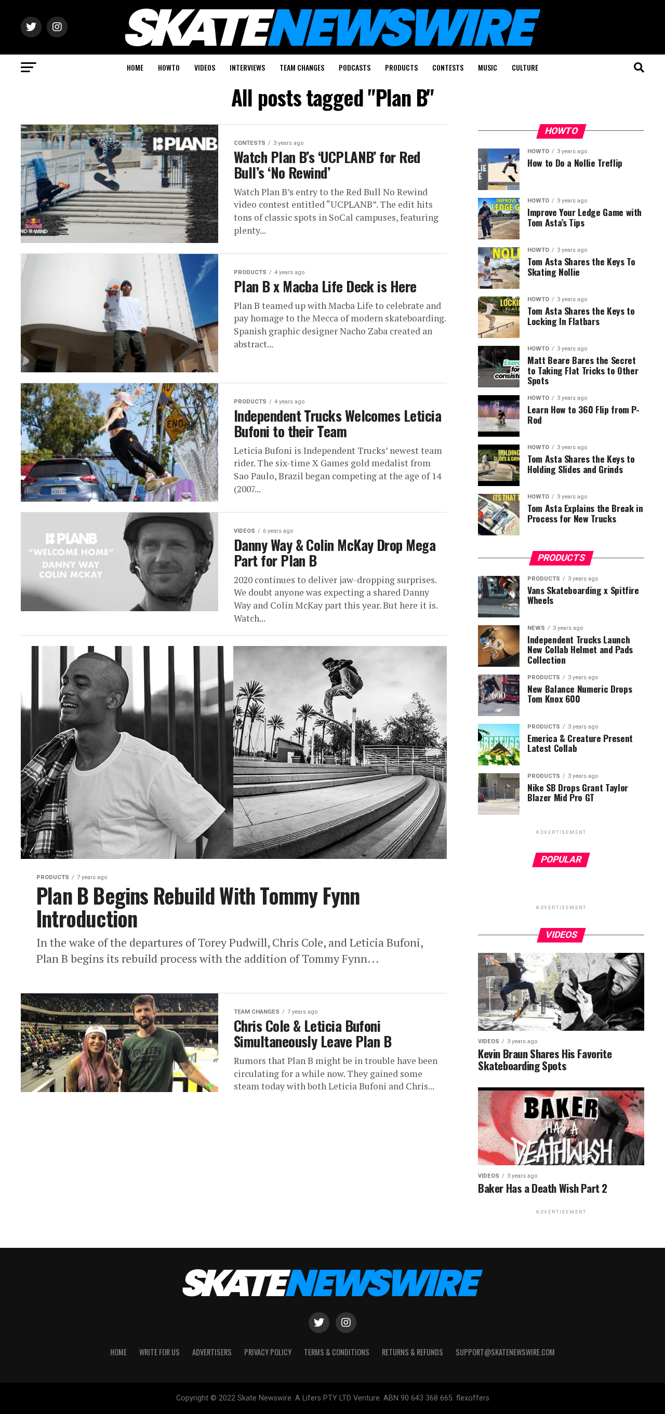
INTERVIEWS (247, 67)
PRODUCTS (401, 67)
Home (118, 1351)
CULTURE (525, 67)
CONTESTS (447, 67)
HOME (135, 67)
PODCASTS (354, 67)
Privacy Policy (267, 1351)
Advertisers (212, 1351)
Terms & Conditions (336, 1351)
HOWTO (169, 67)
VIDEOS (204, 67)
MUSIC (487, 67)
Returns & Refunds (412, 1351)
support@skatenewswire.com (505, 1351)
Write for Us (159, 1351)
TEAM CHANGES (302, 67)
